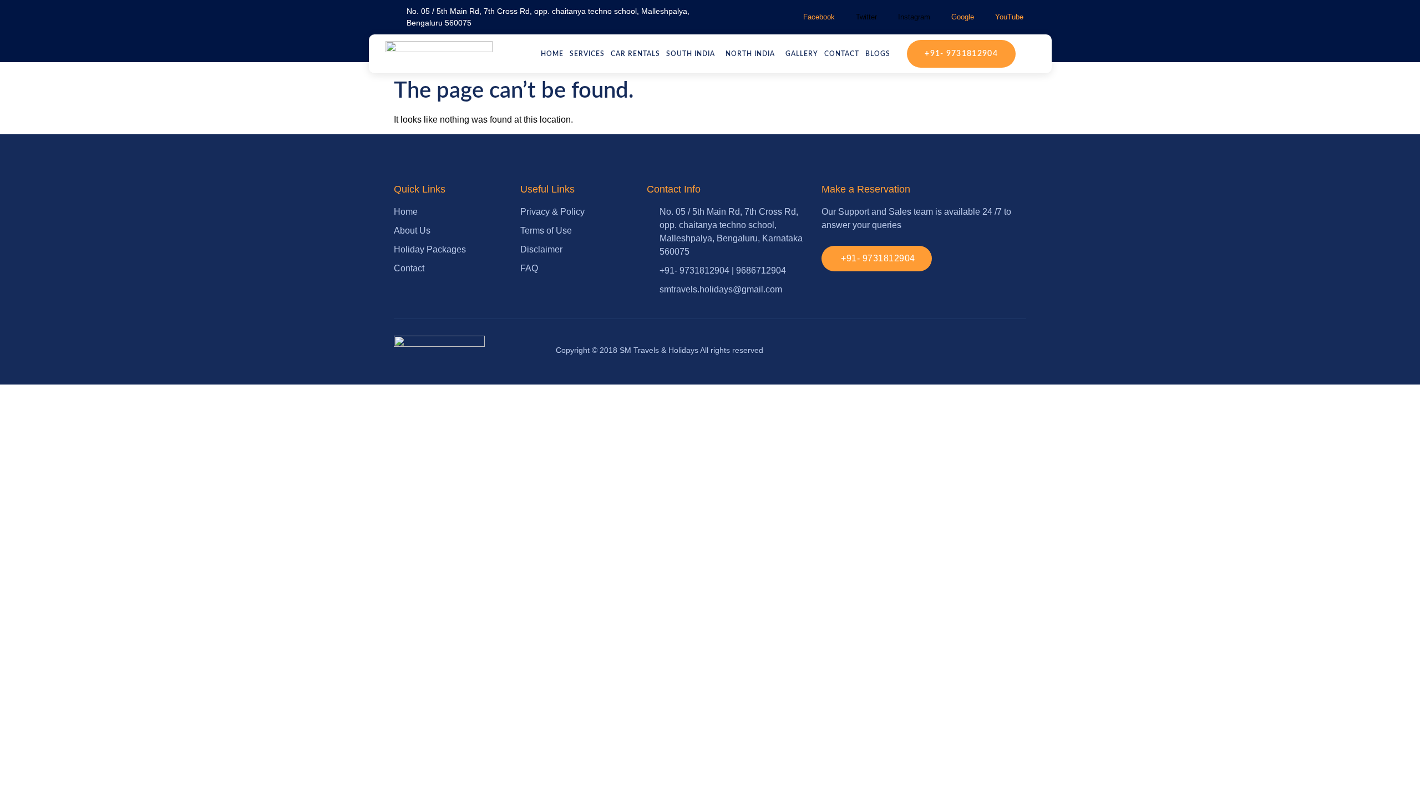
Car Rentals (635, 53)
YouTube (1008, 17)
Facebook (818, 17)
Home (552, 53)
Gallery (801, 53)
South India (690, 53)
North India (750, 53)
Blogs (877, 53)
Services (587, 53)
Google (961, 17)
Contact (841, 53)
